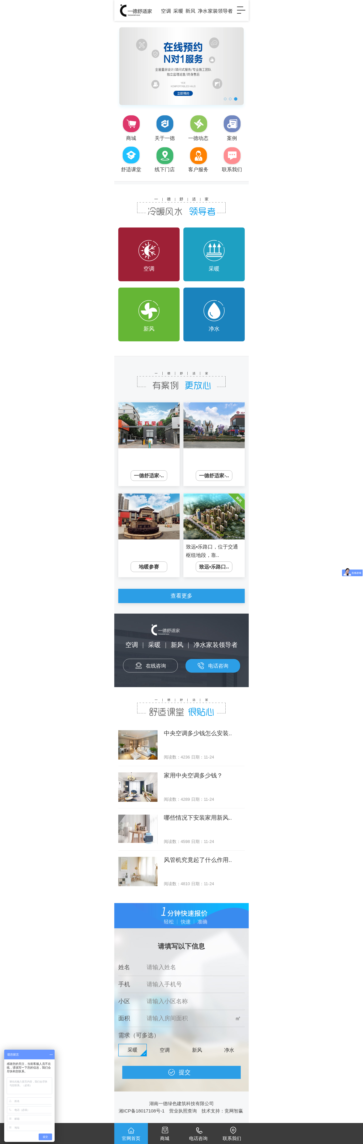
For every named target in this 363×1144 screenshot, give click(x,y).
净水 (214, 329)
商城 (164, 1138)
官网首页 (131, 1138)
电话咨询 (218, 666)
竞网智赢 (234, 1111)
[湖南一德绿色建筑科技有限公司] (175, 10)
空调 (148, 269)
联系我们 (232, 1138)
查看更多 (181, 596)
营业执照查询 (183, 1111)
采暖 (214, 269)
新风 (148, 329)
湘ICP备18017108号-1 (141, 1111)
